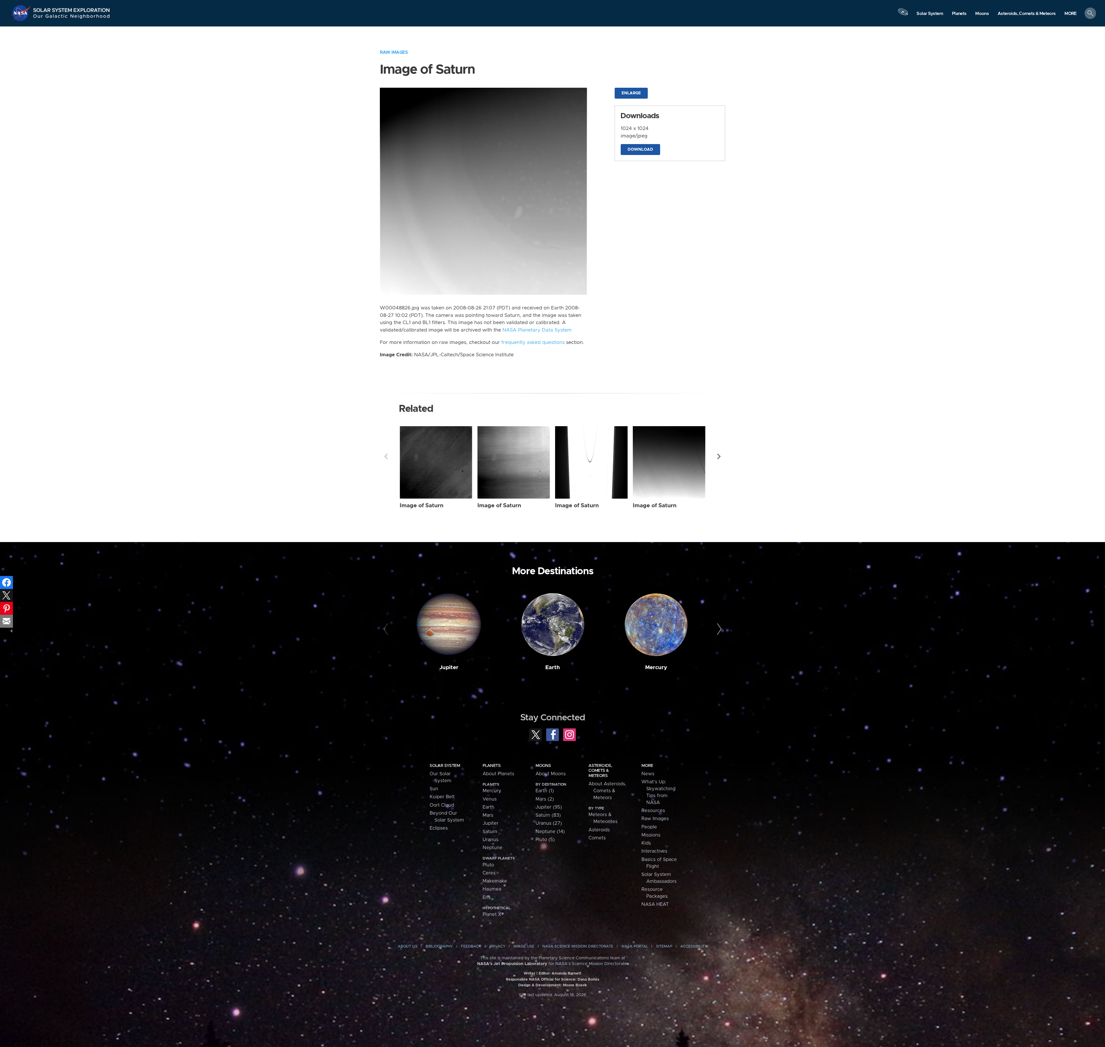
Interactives (654, 851)
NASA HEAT (655, 904)
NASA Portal (635, 946)
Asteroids (599, 830)
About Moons (551, 774)
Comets (597, 838)
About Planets (498, 774)
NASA (22, 13)
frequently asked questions (533, 342)
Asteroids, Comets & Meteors (600, 770)
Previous (386, 456)
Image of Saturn (421, 505)
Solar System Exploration (71, 8)
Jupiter (448, 667)
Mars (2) (545, 799)
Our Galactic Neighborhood (71, 17)
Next (719, 456)
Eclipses (439, 828)
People (649, 827)
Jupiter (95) (549, 807)
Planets (491, 765)
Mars (488, 815)
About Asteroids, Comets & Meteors (607, 791)
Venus (490, 799)
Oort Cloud (442, 805)
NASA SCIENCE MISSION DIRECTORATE (577, 946)
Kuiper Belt (442, 797)
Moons (543, 765)
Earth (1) (545, 790)
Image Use (524, 946)
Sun (434, 788)
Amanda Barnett (566, 973)
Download (640, 150)
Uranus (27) (549, 823)
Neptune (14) (550, 831)
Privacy (497, 946)
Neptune (492, 847)
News (647, 774)
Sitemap (664, 946)
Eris (487, 897)
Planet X (492, 914)
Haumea (492, 889)
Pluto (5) (545, 839)
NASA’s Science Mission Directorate (591, 964)
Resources (653, 810)
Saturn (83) (548, 815)
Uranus (490, 839)
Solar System (445, 765)
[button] (1070, 13)
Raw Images (394, 52)
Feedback (471, 946)
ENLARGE (631, 93)
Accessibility (693, 946)
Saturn (490, 831)
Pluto (488, 865)
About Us (408, 946)
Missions (650, 835)
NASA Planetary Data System (536, 330)
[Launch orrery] (903, 14)
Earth (552, 667)
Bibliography (439, 946)
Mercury (656, 667)
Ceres (489, 873)
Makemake (495, 881)
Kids (646, 843)
